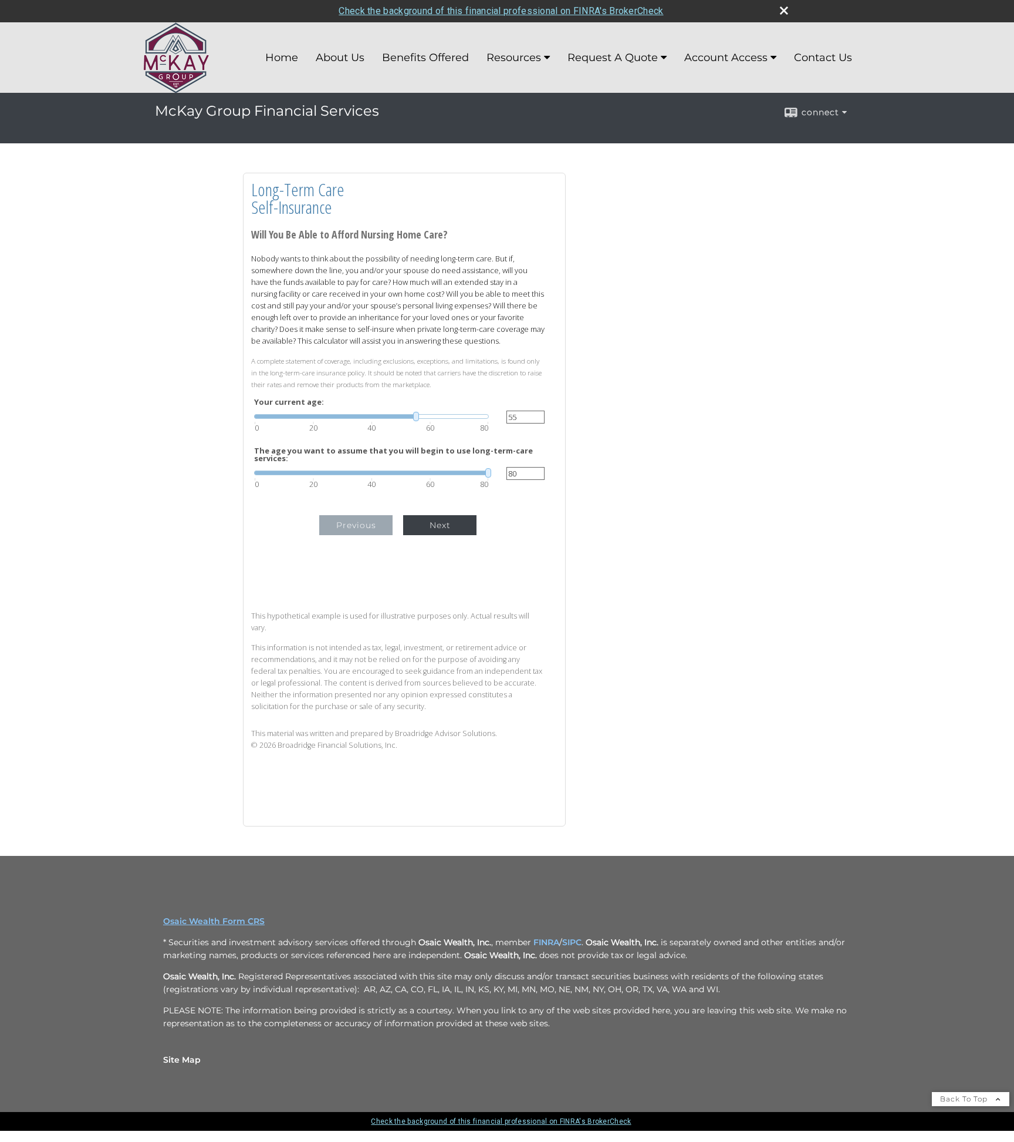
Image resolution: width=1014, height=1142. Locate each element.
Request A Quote (612, 57)
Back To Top (965, 1098)
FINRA (546, 942)
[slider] (371, 416)
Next (440, 525)
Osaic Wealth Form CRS (214, 921)
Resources (513, 57)
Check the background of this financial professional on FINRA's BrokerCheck (501, 10)
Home (281, 57)
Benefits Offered (425, 57)
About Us (340, 57)
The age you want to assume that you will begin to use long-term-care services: (393, 454)
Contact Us (823, 57)
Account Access (726, 57)
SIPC (572, 942)
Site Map (182, 1059)
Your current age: (289, 402)
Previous (356, 525)
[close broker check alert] (784, 10)
